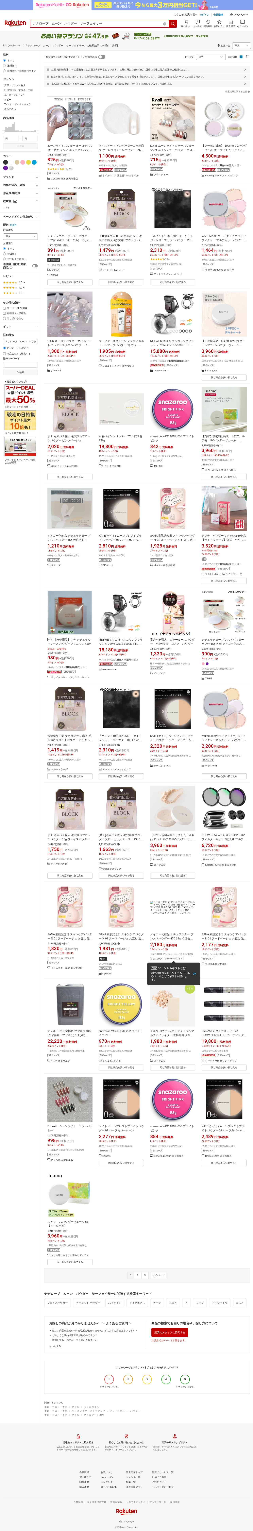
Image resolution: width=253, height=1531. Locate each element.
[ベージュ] (17, 162)
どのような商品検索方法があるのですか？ (74, 1335)
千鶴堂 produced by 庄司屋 (219, 270)
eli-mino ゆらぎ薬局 (164, 565)
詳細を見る (166, 83)
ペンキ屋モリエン (60, 1061)
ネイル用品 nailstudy (62, 1160)
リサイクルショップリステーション (70, 677)
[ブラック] (5, 162)
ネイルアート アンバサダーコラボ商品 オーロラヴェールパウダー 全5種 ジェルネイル (121, 150)
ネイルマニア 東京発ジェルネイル (120, 175)
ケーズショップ (162, 766)
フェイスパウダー (57, 1302)
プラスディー (161, 174)
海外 (14, 225)
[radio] (4, 60)
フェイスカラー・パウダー (125, 1410)
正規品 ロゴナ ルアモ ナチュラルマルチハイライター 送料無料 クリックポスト (172, 1035)
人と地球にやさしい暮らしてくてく (70, 1255)
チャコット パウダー (88, 1302)
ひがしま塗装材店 (111, 466)
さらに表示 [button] (10, 109)
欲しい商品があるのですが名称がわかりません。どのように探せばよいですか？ (95, 1330)
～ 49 (6, 207)
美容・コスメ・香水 (55, 1406)
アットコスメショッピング (168, 274)
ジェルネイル (91, 1406)
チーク (157, 1302)
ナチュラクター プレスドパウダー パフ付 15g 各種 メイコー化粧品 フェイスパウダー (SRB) (223, 643)
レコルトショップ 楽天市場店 (118, 366)
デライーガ (211, 766)
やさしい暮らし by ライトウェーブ (223, 574)
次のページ (159, 1275)
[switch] (35, 265)
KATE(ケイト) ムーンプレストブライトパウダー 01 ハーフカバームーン (120, 540)
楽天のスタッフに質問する (169, 1332)
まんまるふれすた (111, 1061)
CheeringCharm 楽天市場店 (169, 1156)
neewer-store (161, 370)
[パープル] (5, 168)
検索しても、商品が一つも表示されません (74, 1340)
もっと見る (55, 1346)
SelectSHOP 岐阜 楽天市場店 (220, 865)
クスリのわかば (59, 864)
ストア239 (159, 865)
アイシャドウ (220, 1302)
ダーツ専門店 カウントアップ (221, 1061)
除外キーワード (11, 358)
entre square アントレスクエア (221, 175)
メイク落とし (137, 1302)
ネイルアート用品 (94, 1414)
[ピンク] (22, 162)
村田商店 (158, 466)
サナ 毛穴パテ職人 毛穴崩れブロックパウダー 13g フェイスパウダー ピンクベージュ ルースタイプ (69, 839)
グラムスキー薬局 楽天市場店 (66, 968)
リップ (200, 1302)
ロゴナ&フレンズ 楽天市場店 (220, 470)
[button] (239, 15)
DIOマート (108, 565)
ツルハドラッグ (59, 769)
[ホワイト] (11, 162)
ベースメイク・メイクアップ (88, 1410)
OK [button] (194, 973)
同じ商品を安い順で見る (70, 282)
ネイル (75, 1406)
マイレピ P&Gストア (113, 270)
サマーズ (55, 565)
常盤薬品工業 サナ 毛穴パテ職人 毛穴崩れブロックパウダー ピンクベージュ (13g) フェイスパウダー (70, 740)
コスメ (240, 1302)
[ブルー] (34, 162)
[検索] (173, 24)
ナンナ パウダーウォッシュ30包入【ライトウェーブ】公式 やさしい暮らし (224, 540)
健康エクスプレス (111, 869)
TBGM (54, 275)
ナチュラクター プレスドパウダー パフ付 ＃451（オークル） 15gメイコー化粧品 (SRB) (69, 240)
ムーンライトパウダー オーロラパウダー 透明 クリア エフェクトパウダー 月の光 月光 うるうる (70, 150)
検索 (21, 146)
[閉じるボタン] (245, 69)
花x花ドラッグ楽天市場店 (64, 466)
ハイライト (114, 1302)
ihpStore (106, 973)
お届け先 (8, 230)
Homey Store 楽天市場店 (218, 1156)
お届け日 (8, 243)
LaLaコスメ (211, 370)
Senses (106, 1156)
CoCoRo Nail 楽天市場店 (64, 178)
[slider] (3, 131)
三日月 (173, 1302)
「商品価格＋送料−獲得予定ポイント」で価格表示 (70, 57)
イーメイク (160, 673)
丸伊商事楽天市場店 (216, 964)
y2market (56, 370)
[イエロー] (28, 162)
